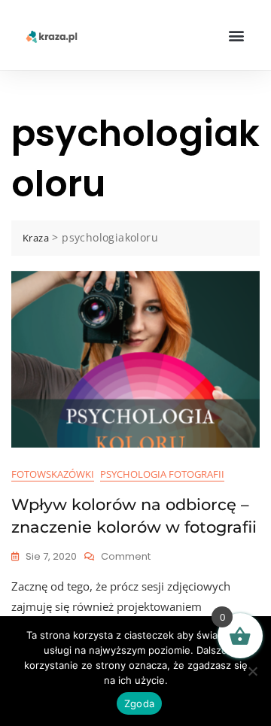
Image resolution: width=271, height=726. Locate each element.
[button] (236, 35)
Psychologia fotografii (162, 474)
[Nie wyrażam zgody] (252, 671)
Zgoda (139, 703)
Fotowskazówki (52, 474)
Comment (126, 556)
